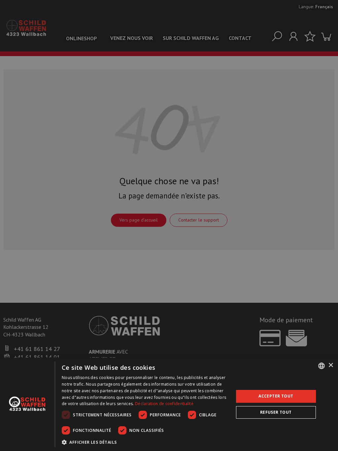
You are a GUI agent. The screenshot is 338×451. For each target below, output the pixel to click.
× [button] (330, 365)
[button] (145, 442)
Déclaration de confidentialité (164, 403)
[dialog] (169, 404)
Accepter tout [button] (275, 396)
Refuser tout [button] (276, 412)
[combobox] (321, 366)
